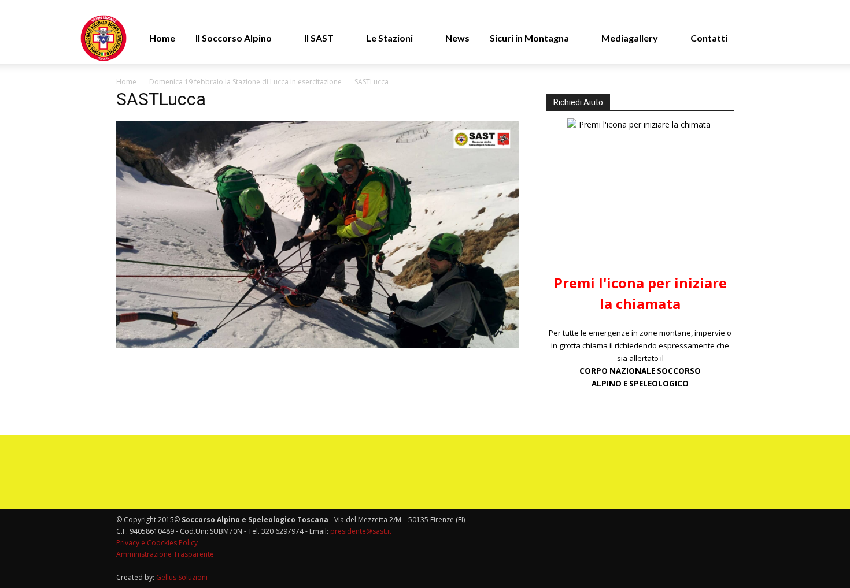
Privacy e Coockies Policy (157, 543)
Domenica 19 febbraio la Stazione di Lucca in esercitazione (245, 82)
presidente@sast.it (359, 531)
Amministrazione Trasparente (165, 554)
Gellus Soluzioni (182, 577)
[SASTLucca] (317, 344)
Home (126, 82)
